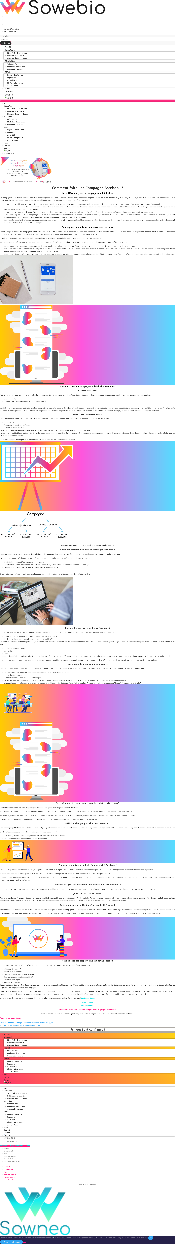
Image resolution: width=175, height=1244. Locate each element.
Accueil (8, 47)
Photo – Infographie (15, 83)
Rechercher (4, 36)
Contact (9, 91)
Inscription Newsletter (12, 1161)
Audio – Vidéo (12, 86)
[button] (87, 1164)
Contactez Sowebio (89, 998)
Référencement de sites (16, 55)
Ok (151, 1238)
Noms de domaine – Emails (17, 58)
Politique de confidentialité (11, 1242)
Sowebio (7, 1148)
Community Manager (15, 69)
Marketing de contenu (16, 67)
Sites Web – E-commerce (17, 53)
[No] (24, 1242)
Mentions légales (10, 1156)
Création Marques (14, 64)
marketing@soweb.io (87, 1005)
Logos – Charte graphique (17, 75)
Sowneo (9, 95)
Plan (5, 1153)
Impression (11, 78)
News (7, 88)
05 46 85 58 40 (87, 1003)
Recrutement (8, 1151)
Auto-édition (12, 80)
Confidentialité (9, 1159)
